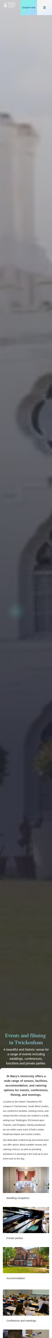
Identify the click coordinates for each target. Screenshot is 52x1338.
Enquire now (28, 7)
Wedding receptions (17, 1198)
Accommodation (15, 1278)
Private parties (14, 1238)
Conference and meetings (21, 1320)
